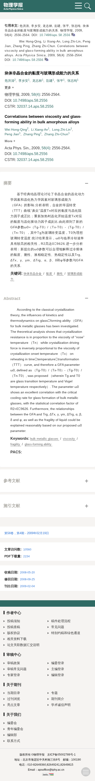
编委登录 (57, 663)
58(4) (35, 94)
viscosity (69, 438)
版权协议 (13, 633)
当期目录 (13, 693)
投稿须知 (13, 621)
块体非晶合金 (33, 273)
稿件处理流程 (61, 621)
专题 (54, 693)
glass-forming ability (38, 444)
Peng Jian (12, 134)
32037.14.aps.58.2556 (35, 106)
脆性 (60, 273)
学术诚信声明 (61, 705)
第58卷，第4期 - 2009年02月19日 (26, 533)
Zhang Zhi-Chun (56, 134)
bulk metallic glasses (44, 438)
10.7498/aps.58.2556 (54, 35)
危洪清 (9, 80)
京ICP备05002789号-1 (61, 754)
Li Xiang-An (39, 129)
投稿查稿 (13, 627)
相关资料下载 (17, 639)
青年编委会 (15, 729)
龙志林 (37, 80)
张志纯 (72, 80)
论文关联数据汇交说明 (23, 645)
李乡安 (23, 80)
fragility (15, 444)
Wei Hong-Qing (16, 129)
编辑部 (12, 735)
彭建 (49, 80)
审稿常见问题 (17, 669)
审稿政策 (13, 663)
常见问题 (57, 627)
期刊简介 (57, 699)
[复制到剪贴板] (73, 34)
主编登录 (57, 669)
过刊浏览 (13, 699)
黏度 (49, 273)
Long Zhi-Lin (61, 129)
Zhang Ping (31, 134)
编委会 (12, 723)
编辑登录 (57, 675)
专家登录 (13, 675)
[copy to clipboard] (46, 59)
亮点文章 (13, 705)
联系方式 (13, 741)
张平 (60, 80)
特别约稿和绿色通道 (65, 633)
